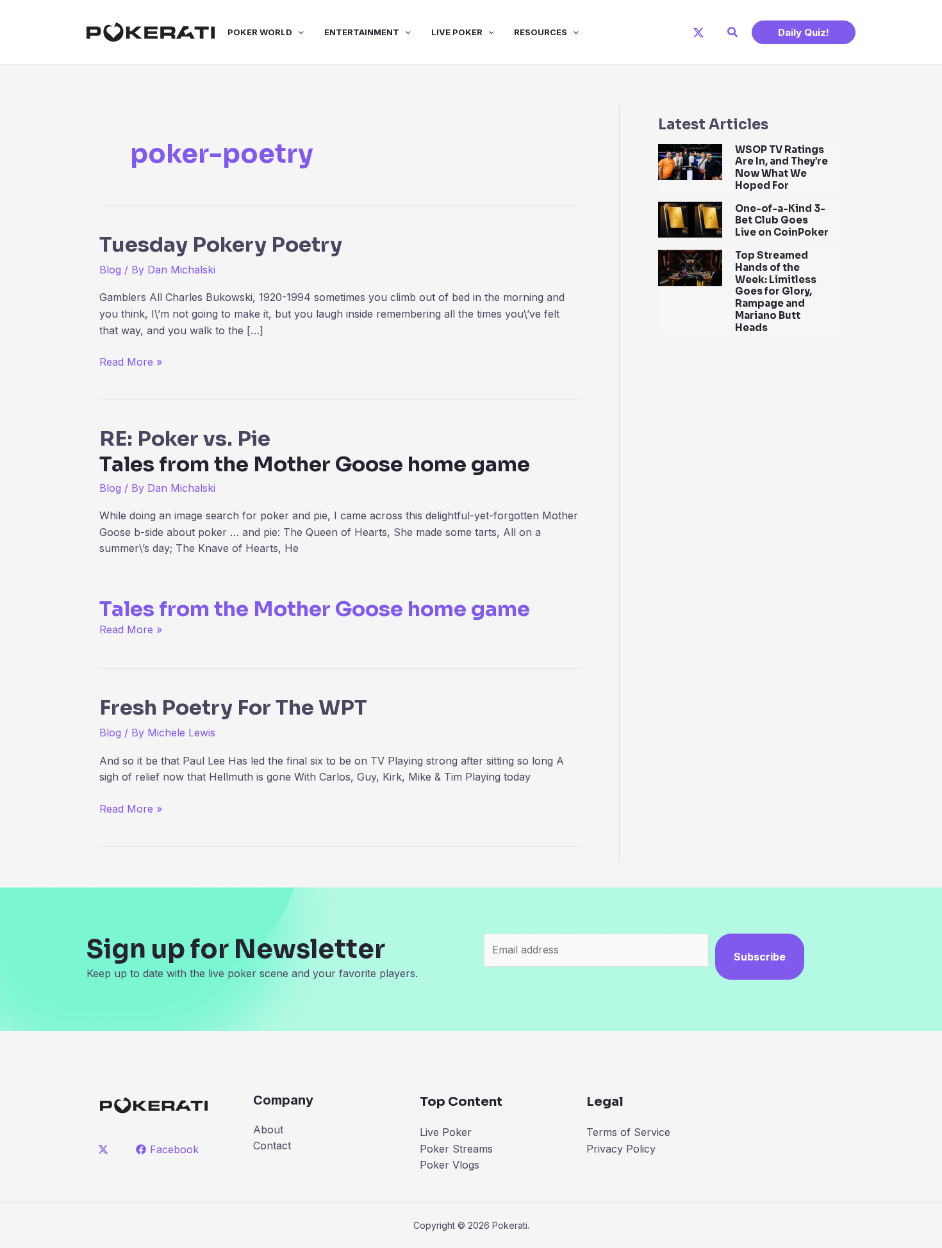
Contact (272, 1145)
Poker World (259, 32)
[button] (733, 32)
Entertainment (361, 32)
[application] (298, 32)
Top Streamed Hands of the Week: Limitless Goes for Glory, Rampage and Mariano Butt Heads (775, 291)
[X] (698, 32)
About (268, 1129)
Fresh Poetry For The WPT (233, 707)
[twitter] (105, 1149)
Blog (110, 269)
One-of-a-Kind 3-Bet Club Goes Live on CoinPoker (782, 220)
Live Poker (457, 32)
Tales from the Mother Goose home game (314, 609)
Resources (540, 32)
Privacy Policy (621, 1148)
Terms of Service (628, 1132)
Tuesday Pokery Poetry (220, 244)
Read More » (130, 363)
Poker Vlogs (449, 1164)
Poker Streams (456, 1148)
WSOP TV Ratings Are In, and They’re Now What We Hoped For (781, 167)
